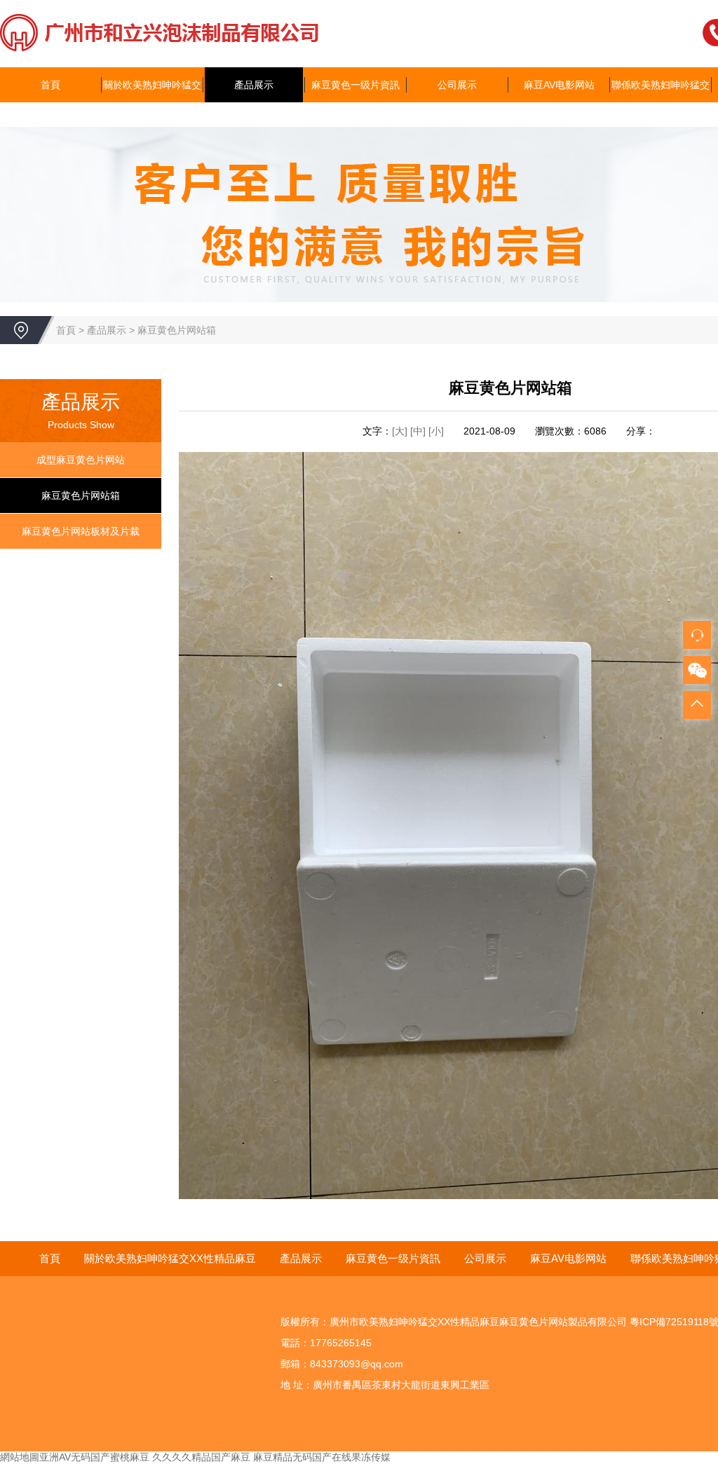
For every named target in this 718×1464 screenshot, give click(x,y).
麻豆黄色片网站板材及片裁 (81, 531)
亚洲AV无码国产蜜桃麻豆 (94, 1457)
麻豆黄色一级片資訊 (355, 84)
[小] (436, 431)
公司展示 (457, 84)
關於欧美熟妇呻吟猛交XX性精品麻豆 (152, 102)
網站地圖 (19, 1457)
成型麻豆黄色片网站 (80, 459)
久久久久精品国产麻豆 (201, 1457)
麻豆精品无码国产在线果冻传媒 (322, 1457)
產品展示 (253, 84)
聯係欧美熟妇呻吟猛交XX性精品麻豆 (660, 102)
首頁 (50, 84)
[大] (399, 431)
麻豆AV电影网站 (559, 84)
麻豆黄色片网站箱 (176, 330)
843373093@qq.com (356, 1363)
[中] (419, 431)
